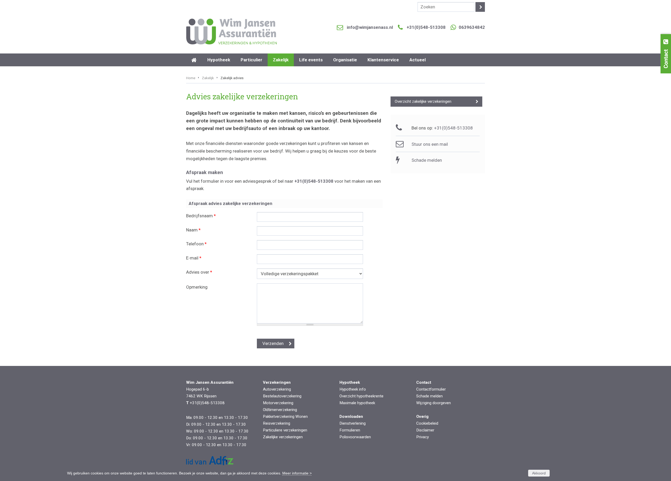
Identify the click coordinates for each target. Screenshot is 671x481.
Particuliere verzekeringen (285, 430)
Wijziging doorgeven (433, 403)
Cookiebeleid (427, 423)
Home (190, 78)
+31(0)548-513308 (426, 27)
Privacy (422, 437)
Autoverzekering (277, 389)
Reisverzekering (276, 423)
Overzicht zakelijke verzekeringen (423, 101)
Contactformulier (431, 389)
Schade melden (427, 160)
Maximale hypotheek (357, 403)
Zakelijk (208, 78)
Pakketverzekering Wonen (285, 416)
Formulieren (349, 430)
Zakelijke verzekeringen (283, 437)
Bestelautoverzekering (282, 396)
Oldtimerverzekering (280, 409)
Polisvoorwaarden (355, 437)
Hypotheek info (352, 389)
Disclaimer (425, 430)
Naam (193, 230)
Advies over (199, 272)
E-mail (193, 258)
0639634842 (472, 27)
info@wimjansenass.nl (370, 27)
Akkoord (539, 473)
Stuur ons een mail (430, 144)
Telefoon (196, 243)
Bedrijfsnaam (201, 215)
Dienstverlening (352, 423)
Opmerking (197, 287)
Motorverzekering (278, 403)
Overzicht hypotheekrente (361, 396)
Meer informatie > (297, 473)
